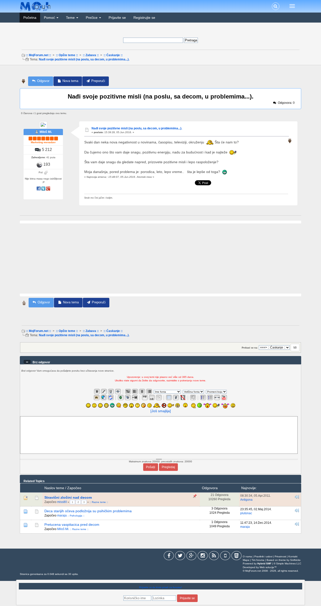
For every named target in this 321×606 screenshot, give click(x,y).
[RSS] (214, 556)
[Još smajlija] (160, 411)
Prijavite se (117, 18)
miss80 (62, 502)
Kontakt (292, 556)
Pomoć (50, 18)
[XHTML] (236, 556)
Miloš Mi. (46, 132)
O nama (247, 556)
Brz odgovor (41, 362)
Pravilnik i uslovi (263, 556)
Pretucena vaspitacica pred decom (71, 525)
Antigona (246, 499)
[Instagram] (203, 556)
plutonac (246, 513)
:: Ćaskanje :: (113, 55)
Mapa (246, 560)
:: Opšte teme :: (67, 55)
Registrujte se (144, 18)
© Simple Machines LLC (287, 563)
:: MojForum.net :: (38, 55)
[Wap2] (225, 556)
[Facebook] (169, 556)
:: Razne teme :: (99, 502)
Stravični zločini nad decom (68, 497)
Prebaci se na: (250, 348)
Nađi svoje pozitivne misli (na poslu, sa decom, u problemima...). (84, 59)
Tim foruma (258, 560)
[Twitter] (180, 556)
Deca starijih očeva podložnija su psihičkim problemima (88, 511)
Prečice (92, 18)
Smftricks (295, 560)
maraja (62, 515)
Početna (29, 18)
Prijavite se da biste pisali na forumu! (160, 587)
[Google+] (191, 556)
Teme (71, 18)
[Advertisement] (160, 72)
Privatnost (280, 556)
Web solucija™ (268, 567)
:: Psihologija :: (76, 515)
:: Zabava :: (91, 55)
